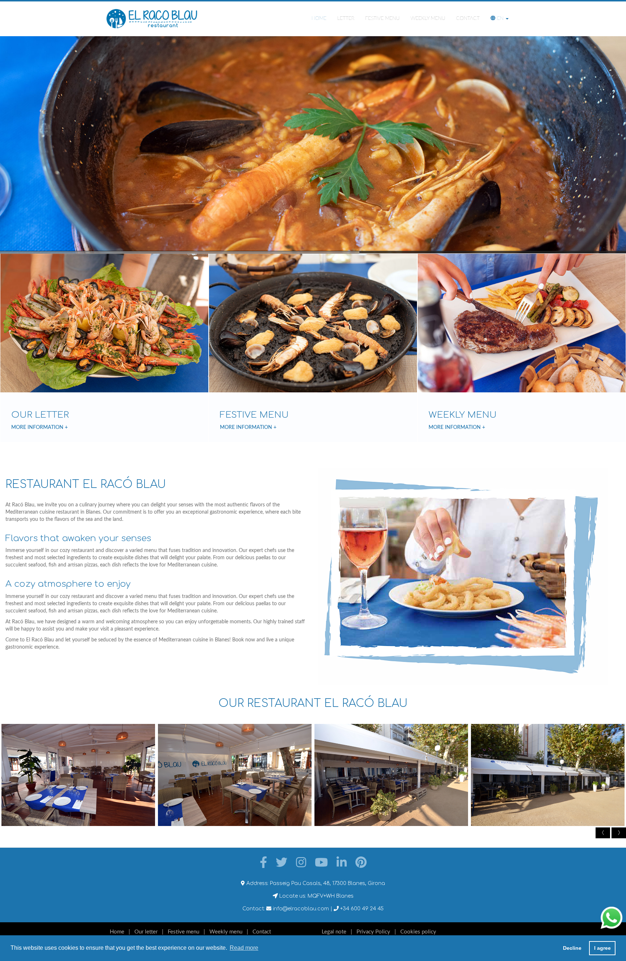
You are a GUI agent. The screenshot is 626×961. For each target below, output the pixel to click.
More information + (39, 427)
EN (500, 18)
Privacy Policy (373, 932)
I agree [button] (602, 948)
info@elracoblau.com (300, 908)
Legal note (334, 932)
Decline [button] (572, 948)
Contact (468, 18)
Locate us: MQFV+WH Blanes (316, 896)
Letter (345, 18)
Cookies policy (418, 932)
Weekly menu (427, 18)
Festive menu (382, 18)
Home (319, 18)
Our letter (146, 932)
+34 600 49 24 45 (361, 908)
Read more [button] (244, 948)
